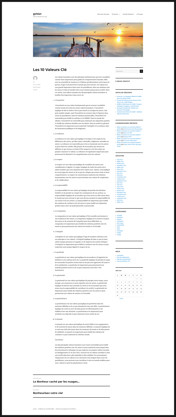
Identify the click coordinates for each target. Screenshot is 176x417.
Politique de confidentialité (46, 409)
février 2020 (120, 188)
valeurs (35, 89)
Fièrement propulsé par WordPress (66, 409)
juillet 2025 (120, 161)
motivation (120, 221)
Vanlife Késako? (128, 14)
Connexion (120, 255)
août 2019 (120, 200)
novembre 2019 (121, 194)
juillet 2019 (120, 202)
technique (120, 231)
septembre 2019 (121, 198)
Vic (34, 82)
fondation (120, 217)
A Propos (139, 14)
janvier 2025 (120, 163)
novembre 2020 (121, 177)
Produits (115, 14)
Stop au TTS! (128, 137)
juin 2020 (119, 183)
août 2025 (120, 159)
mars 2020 (120, 186)
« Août (121, 298)
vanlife (119, 233)
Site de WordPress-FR (123, 261)
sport (118, 227)
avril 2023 (120, 175)
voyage (119, 234)
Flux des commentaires (124, 259)
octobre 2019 (121, 196)
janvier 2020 (120, 190)
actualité (119, 215)
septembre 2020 (121, 181)
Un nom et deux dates (130, 140)
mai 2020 (119, 185)
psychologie (36, 87)
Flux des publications (123, 257)
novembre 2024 (121, 165)
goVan (37, 13)
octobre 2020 (121, 179)
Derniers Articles (103, 14)
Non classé (120, 223)
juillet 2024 (120, 167)
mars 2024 (120, 169)
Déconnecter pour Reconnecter (133, 129)
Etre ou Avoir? (128, 133)
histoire (119, 219)
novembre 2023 (121, 171)
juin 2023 (119, 173)
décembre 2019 (121, 192)
